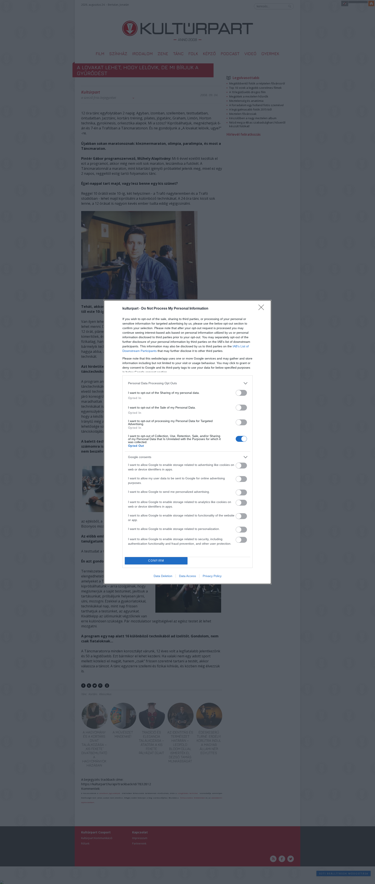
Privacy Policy (212, 576)
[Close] (262, 309)
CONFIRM (156, 560)
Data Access (187, 576)
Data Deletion (163, 576)
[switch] (241, 393)
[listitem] (187, 383)
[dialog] (187, 442)
